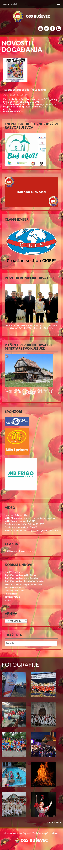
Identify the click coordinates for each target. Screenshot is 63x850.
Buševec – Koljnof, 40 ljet (16, 515)
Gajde (7, 600)
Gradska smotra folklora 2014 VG (21, 527)
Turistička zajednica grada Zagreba (21, 578)
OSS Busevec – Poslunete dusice (20, 551)
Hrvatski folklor (12, 593)
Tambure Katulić (12, 596)
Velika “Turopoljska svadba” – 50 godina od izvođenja (30, 518)
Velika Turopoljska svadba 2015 (20, 521)
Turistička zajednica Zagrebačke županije (24, 581)
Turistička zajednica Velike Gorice (20, 575)
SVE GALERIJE (53, 822)
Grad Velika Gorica (14, 572)
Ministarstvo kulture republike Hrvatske (23, 584)
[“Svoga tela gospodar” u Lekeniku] (31, 70)
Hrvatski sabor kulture (15, 587)
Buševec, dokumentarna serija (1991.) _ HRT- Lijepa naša (31, 530)
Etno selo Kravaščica (14, 590)
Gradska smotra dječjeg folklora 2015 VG (24, 524)
